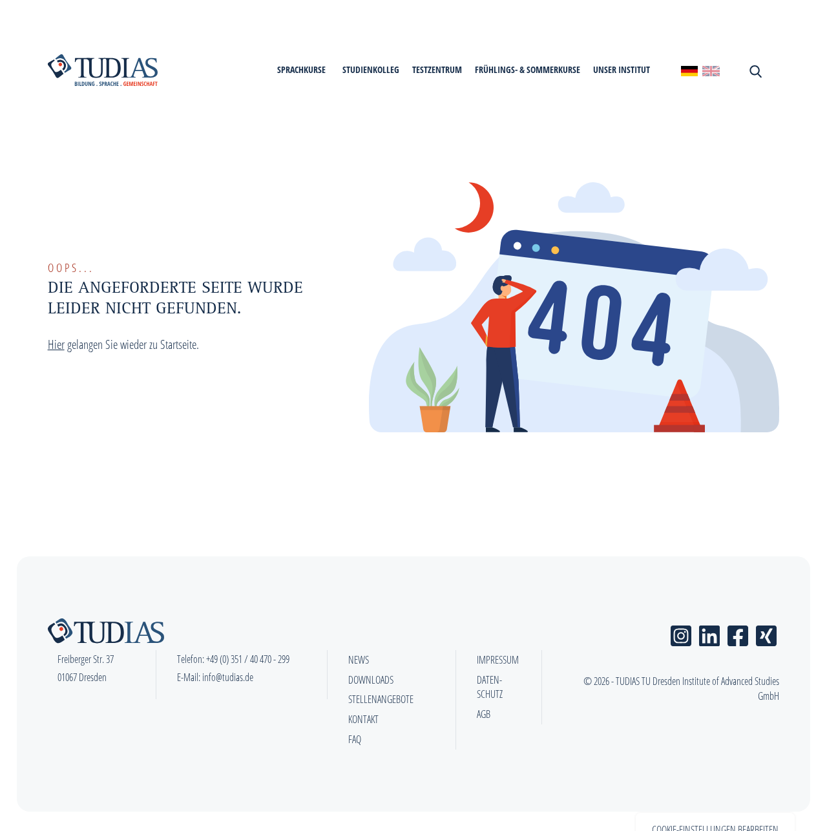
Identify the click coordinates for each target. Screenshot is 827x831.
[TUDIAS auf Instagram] (681, 633)
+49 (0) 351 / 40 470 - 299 (247, 659)
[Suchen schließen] (754, 70)
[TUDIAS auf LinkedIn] (709, 633)
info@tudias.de (227, 677)
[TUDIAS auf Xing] (766, 633)
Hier (56, 344)
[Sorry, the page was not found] (711, 70)
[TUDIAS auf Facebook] (738, 633)
